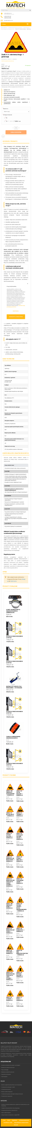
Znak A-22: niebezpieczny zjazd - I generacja (10, 931)
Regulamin (14, 1120)
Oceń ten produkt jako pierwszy (7, 61)
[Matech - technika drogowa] (16, 1027)
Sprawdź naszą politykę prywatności (16, 306)
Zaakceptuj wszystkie (16, 316)
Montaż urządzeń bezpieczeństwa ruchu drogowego (11, 1085)
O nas (4, 1120)
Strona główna (4, 27)
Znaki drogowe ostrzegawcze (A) (7, 29)
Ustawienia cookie (8, 1122)
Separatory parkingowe (6, 1074)
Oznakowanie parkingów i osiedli (8, 1087)
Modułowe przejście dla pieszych (7, 1072)
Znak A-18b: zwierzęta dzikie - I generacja (9, 906)
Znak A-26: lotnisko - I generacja (9, 999)
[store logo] (15, 5)
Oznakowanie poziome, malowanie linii (9, 1110)
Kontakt (16, 1125)
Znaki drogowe (26, 27)
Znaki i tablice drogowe (6, 1112)
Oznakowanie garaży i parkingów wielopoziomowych (12, 1094)
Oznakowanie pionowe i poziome (15, 27)
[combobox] (15, 10)
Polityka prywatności (24, 1120)
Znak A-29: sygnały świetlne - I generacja (19, 859)
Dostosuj (16, 311)
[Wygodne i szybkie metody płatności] (16, 1032)
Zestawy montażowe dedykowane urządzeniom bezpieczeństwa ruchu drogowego (15, 1105)
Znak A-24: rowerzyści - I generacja (20, 930)
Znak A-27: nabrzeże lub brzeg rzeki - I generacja (10, 859)
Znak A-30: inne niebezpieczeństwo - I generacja (20, 952)
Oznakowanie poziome (6, 1089)
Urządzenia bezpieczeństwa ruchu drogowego (10, 1108)
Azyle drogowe (4, 1076)
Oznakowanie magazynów (6, 1096)
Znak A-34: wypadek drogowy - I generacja (19, 974)
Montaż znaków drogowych (6, 1091)
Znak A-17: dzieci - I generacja (19, 999)
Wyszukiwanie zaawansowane (21, 1122)
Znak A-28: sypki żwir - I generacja (9, 952)
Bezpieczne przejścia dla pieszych (8, 1067)
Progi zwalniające (4, 1070)
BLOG (8, 1120)
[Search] (30, 10)
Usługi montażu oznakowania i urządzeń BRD (10, 1115)
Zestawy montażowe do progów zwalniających (10, 1065)
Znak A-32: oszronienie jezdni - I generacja (19, 881)
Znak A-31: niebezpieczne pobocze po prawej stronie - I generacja (10, 882)
